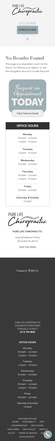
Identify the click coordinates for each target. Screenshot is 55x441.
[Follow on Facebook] (19, 18)
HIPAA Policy (29, 429)
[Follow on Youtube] (24, 18)
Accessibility (29, 422)
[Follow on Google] (33, 18)
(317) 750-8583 (27, 23)
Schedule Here (27, 30)
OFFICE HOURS (27, 126)
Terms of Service (28, 433)
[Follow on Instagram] (29, 18)
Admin (15, 422)
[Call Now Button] (48, 434)
